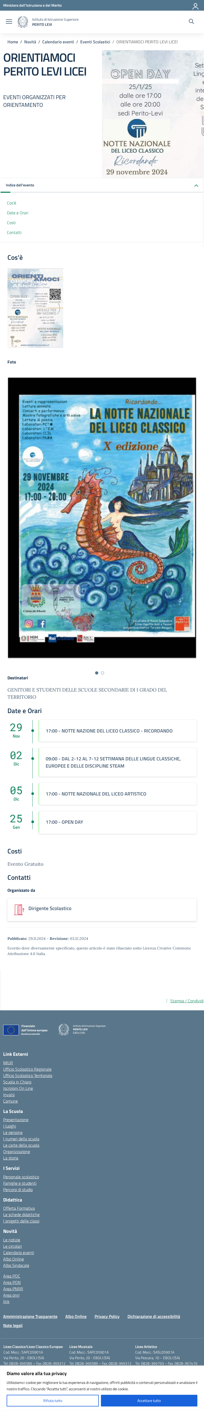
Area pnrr (11, 1295)
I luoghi (9, 1126)
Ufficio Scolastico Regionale (27, 1069)
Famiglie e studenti (19, 1183)
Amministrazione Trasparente (30, 1316)
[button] (102, 185)
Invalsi (9, 1094)
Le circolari (12, 1246)
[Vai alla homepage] (23, 22)
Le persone (13, 1132)
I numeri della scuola (21, 1139)
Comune (10, 1101)
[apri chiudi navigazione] (9, 22)
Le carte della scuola (21, 1145)
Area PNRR (13, 1289)
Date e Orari (17, 213)
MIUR (8, 1063)
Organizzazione (16, 1151)
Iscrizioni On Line (18, 1088)
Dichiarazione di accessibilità (154, 1316)
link (6, 1301)
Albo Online (13, 1259)
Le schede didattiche (21, 1214)
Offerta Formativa (19, 1208)
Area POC (11, 1276)
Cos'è (11, 203)
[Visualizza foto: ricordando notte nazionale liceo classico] (102, 518)
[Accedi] (196, 5)
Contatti (14, 232)
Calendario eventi (18, 1252)
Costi (11, 222)
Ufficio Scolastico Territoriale (27, 1075)
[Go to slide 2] (102, 673)
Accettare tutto (149, 1400)
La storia (10, 1158)
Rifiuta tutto (52, 1400)
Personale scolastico (21, 1177)
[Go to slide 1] (96, 673)
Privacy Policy (107, 1316)
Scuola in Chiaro (17, 1082)
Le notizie (11, 1240)
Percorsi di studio (18, 1189)
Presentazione (15, 1119)
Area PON (12, 1282)
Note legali (13, 1325)
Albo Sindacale (16, 1265)
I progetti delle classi (21, 1221)
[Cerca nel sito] (191, 22)
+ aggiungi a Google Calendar (177, 978)
